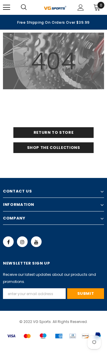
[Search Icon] (30, 7)
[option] (53, 22)
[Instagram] (22, 241)
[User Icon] (81, 7)
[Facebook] (8, 241)
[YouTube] (36, 241)
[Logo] (55, 7)
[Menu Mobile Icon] (6, 7)
